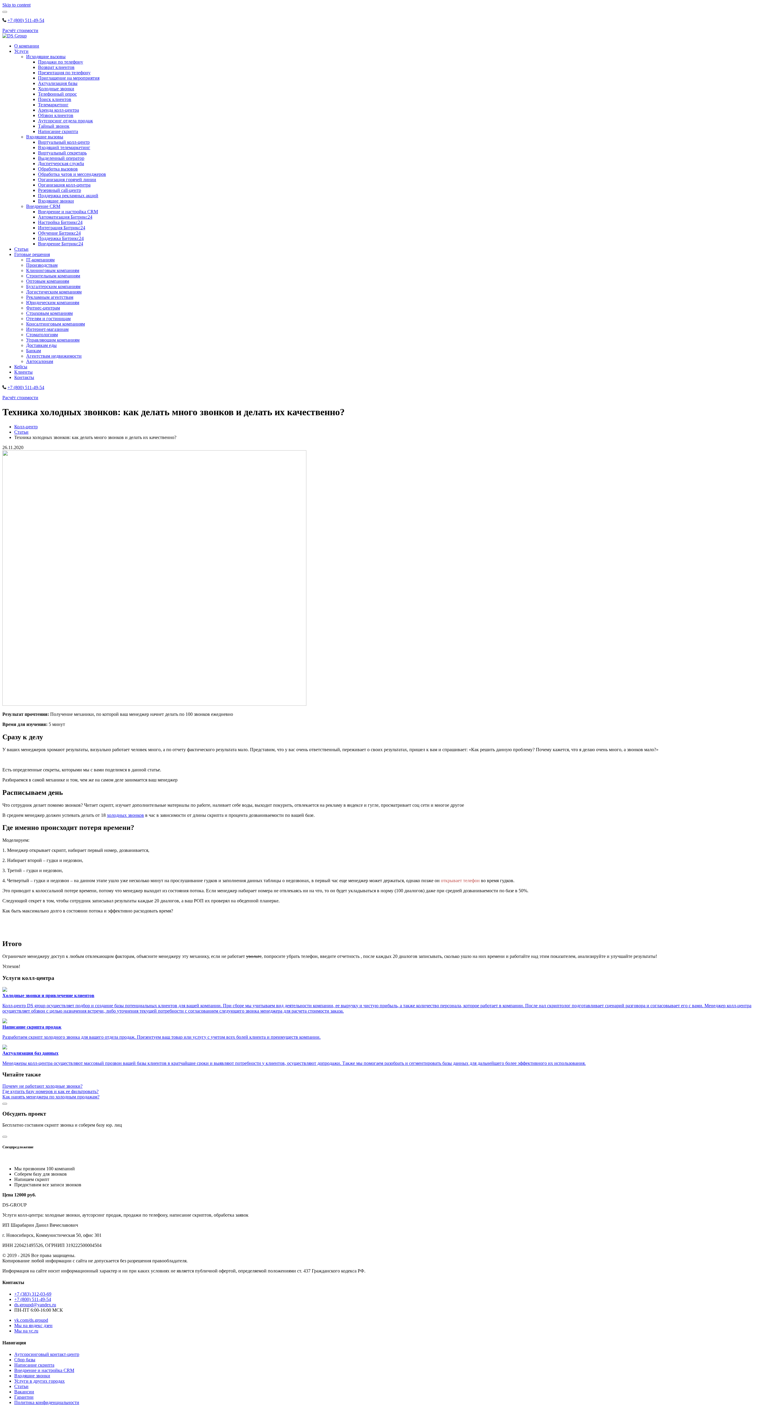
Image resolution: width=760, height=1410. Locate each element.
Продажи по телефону (60, 61)
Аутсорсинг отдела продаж (65, 120)
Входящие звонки (56, 200)
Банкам (33, 350)
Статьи (21, 249)
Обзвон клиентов (55, 115)
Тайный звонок (53, 126)
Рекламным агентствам (49, 297)
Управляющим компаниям (53, 339)
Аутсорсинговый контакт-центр (46, 1354)
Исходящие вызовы (46, 56)
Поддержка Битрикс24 (61, 238)
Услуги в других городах (39, 1381)
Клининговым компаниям (52, 270)
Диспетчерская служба (61, 163)
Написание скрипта (58, 131)
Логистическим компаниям (54, 291)
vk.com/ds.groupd (31, 1320)
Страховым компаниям (49, 313)
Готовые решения (32, 254)
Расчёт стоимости (20, 30)
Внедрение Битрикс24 (60, 243)
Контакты (24, 377)
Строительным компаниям (53, 275)
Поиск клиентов (54, 99)
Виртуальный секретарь (62, 152)
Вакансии (24, 1391)
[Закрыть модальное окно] (4, 1104)
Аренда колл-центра (58, 110)
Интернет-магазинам (47, 329)
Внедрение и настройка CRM (68, 211)
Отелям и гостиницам (48, 318)
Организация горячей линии (67, 179)
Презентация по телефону (64, 72)
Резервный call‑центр (59, 190)
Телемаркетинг (53, 104)
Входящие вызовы (44, 136)
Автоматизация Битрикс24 (65, 217)
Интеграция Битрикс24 (61, 227)
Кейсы (20, 366)
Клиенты (23, 372)
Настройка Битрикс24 (60, 222)
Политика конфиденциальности (46, 1402)
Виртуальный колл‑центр (64, 142)
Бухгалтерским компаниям (53, 286)
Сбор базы (24, 1359)
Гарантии (24, 1397)
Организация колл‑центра (64, 184)
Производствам (42, 265)
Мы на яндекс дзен (33, 1325)
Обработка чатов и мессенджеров (72, 174)
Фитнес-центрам (43, 307)
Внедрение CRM (43, 206)
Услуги (21, 51)
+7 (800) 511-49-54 (25, 20)
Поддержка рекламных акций (68, 195)
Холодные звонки (56, 88)
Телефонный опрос (57, 94)
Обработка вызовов (58, 168)
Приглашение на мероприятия (68, 77)
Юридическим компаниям (52, 302)
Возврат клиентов (56, 67)
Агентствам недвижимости (54, 356)
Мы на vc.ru (26, 1330)
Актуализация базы (57, 83)
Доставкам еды (41, 345)
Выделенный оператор (61, 158)
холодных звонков (125, 815)
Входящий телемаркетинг (64, 147)
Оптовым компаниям (47, 281)
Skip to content (16, 4)
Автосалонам (39, 361)
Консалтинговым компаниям (55, 323)
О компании (26, 45)
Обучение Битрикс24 (59, 233)
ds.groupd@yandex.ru (35, 1304)
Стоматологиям (42, 334)
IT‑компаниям (40, 259)
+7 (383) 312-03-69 (32, 1294)
